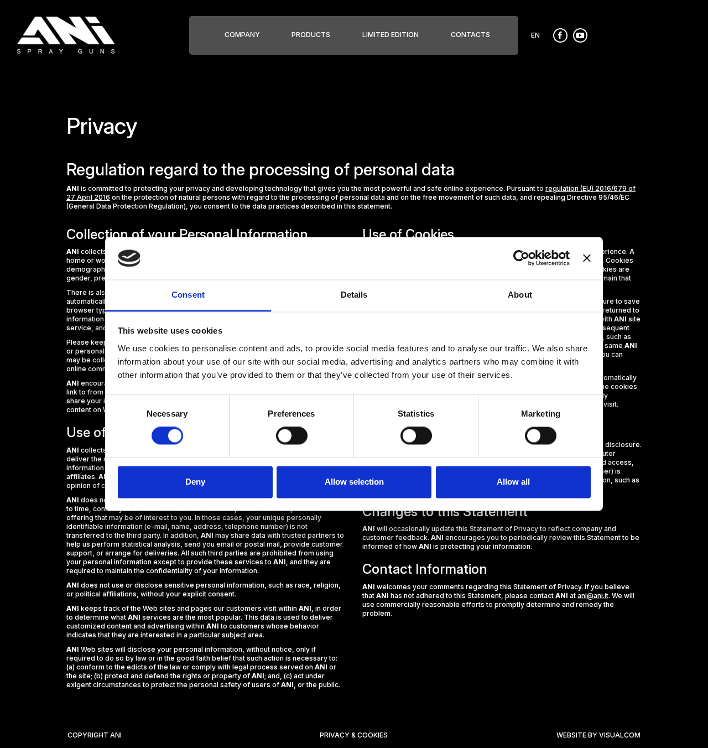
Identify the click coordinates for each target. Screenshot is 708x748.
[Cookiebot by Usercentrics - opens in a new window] (521, 258)
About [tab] (520, 294)
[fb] (563, 34)
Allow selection (354, 481)
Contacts (470, 34)
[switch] (292, 436)
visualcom (620, 735)
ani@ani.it (592, 595)
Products (310, 34)
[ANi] (66, 34)
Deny (195, 481)
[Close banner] (587, 258)
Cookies (372, 735)
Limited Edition (390, 34)
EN (535, 35)
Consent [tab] (188, 294)
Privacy (335, 735)
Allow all (513, 481)
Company (242, 34)
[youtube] (583, 34)
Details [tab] (354, 294)
